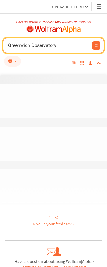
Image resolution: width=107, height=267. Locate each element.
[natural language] (12, 61)
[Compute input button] (96, 45)
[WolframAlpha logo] (53, 29)
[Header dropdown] (99, 6)
